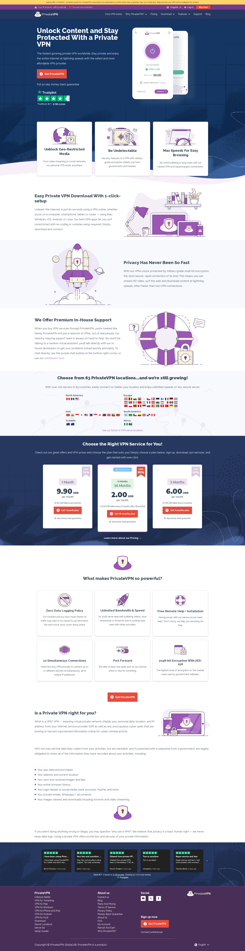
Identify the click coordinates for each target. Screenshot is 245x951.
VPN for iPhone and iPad (47, 910)
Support (198, 14)
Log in (190, 7)
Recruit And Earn (106, 927)
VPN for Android (43, 914)
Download (166, 14)
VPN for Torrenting (44, 900)
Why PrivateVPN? (134, 14)
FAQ (100, 921)
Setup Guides (42, 931)
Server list (40, 927)
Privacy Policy (105, 910)
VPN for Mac (41, 904)
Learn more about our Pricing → (122, 538)
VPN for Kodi (41, 917)
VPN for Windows (44, 907)
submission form (54, 358)
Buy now (203, 7)
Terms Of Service (107, 907)
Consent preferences (152, 932)
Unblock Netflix (42, 897)
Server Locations (43, 924)
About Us (102, 917)
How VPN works (113, 14)
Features (182, 14)
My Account (104, 924)
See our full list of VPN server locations (122, 430)
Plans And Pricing (107, 904)
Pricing (153, 14)
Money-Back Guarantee (110, 914)
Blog (207, 14)
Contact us (103, 897)
